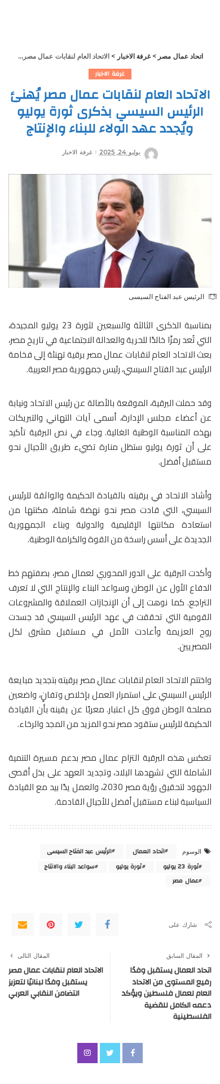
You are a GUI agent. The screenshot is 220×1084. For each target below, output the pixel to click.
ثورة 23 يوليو (181, 866)
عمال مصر (185, 880)
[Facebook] (107, 924)
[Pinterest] (50, 924)
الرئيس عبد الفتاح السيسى (79, 851)
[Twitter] (79, 924)
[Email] (22, 924)
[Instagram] (87, 1053)
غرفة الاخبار (109, 74)
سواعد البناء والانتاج (70, 866)
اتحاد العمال (148, 851)
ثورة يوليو (129, 866)
